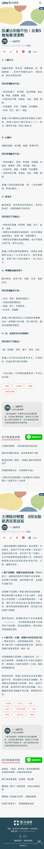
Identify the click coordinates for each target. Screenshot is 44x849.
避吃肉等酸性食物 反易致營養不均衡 (20, 453)
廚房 (20, 703)
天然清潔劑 (21, 709)
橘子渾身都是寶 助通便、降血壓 (18, 779)
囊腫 (31, 386)
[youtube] (24, 837)
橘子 (34, 709)
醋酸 (32, 714)
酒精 (7, 714)
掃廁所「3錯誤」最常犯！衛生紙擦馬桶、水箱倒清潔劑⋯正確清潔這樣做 (22, 770)
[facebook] (20, 837)
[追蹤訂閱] (29, 51)
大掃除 (8, 703)
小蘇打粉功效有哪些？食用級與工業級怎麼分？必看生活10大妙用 (21, 479)
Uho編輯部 (14, 41)
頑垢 (7, 709)
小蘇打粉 (20, 714)
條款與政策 (28, 840)
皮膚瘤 (19, 386)
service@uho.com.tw (27, 831)
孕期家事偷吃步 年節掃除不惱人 (18, 470)
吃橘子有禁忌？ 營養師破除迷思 (18, 803)
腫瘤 (7, 386)
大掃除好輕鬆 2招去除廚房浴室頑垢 (19, 446)
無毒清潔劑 (10, 391)
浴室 (31, 703)
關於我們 (17, 840)
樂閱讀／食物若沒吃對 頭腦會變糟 (19, 796)
